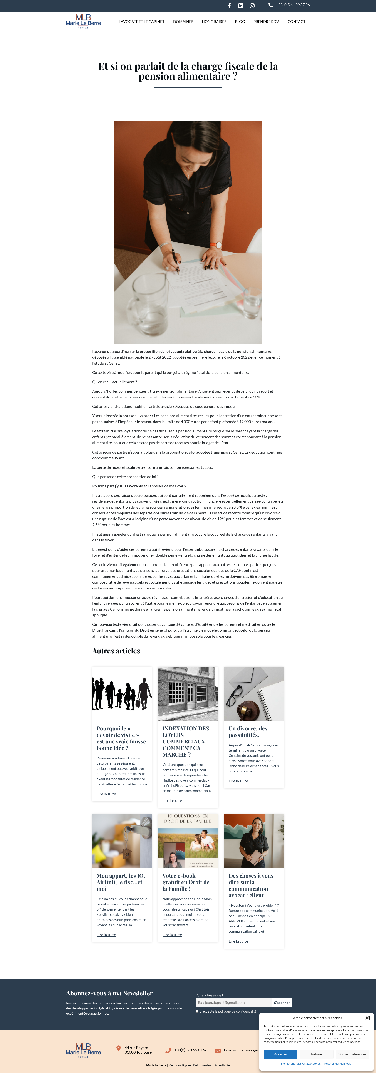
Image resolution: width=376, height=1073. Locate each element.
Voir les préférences (352, 1054)
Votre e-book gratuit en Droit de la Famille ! (186, 882)
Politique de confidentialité (211, 1065)
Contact (297, 21)
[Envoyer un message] (218, 1050)
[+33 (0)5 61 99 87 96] (270, 5)
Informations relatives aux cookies (300, 1063)
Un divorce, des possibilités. (248, 731)
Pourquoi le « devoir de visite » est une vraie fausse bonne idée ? (121, 738)
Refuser (316, 1054)
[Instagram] (252, 5)
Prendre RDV (266, 21)
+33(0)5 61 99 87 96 (190, 1050)
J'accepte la (228, 1011)
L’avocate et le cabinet (141, 21)
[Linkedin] (240, 5)
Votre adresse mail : (210, 995)
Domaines (183, 21)
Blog (240, 21)
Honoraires (214, 21)
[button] (367, 1018)
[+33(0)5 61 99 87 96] (168, 1050)
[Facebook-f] (229, 5)
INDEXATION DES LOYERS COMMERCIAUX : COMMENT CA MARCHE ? (186, 741)
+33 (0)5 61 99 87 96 (293, 5)
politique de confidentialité (237, 1011)
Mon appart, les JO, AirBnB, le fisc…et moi (121, 882)
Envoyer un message (241, 1050)
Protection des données (337, 1063)
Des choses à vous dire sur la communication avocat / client (251, 885)
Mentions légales (179, 1065)
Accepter (280, 1054)
